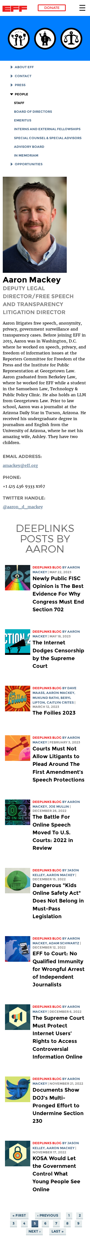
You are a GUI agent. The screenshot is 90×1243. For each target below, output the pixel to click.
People (21, 94)
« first (19, 1215)
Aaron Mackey (60, 693)
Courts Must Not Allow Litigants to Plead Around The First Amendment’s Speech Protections (58, 764)
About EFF (24, 67)
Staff (19, 103)
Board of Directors (33, 111)
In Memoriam (26, 155)
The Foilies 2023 (54, 713)
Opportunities (28, 164)
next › (34, 1231)
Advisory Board (29, 147)
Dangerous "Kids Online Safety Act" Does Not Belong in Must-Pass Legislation (58, 900)
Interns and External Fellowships (47, 129)
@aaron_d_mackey (23, 506)
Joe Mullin (59, 806)
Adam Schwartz (64, 943)
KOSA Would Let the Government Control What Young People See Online (56, 1173)
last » (58, 1231)
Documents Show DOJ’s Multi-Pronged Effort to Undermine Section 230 (58, 1105)
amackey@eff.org (20, 465)
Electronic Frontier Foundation (16, 9)
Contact (23, 76)
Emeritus (22, 120)
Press (20, 85)
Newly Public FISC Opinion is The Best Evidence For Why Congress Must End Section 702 (58, 594)
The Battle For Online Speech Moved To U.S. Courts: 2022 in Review (52, 832)
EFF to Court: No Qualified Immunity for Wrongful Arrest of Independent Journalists (58, 969)
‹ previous (47, 1215)
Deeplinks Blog (47, 567)
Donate (52, 8)
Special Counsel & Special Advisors (48, 138)
